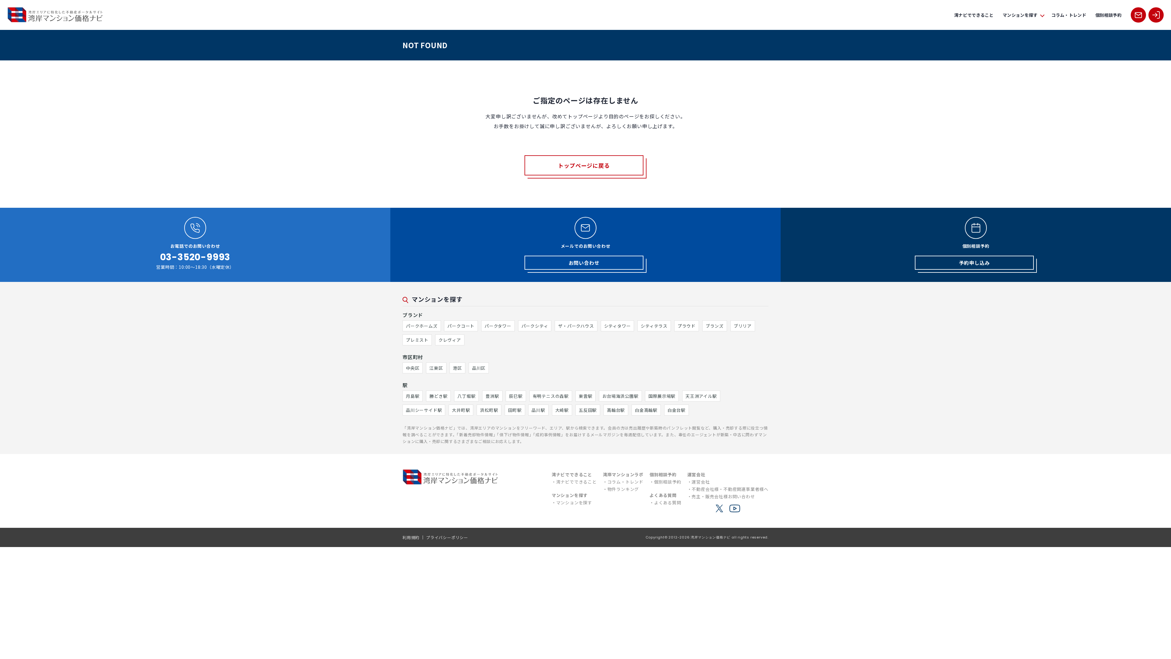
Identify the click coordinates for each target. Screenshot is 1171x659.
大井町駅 (461, 410)
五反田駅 (588, 410)
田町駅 (514, 410)
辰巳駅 (515, 396)
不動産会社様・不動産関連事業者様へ (730, 489)
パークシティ (534, 326)
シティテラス (654, 326)
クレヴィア (450, 340)
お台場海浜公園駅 (620, 396)
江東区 (436, 368)
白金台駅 (677, 410)
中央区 (412, 368)
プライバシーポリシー (447, 537)
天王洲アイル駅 (701, 396)
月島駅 (412, 396)
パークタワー (498, 326)
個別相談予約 (1108, 15)
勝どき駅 (438, 396)
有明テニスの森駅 (551, 396)
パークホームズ (422, 326)
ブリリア (743, 326)
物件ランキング (623, 489)
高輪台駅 (616, 410)
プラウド (687, 326)
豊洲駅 (492, 396)
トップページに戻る (584, 165)
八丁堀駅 (466, 396)
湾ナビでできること (974, 15)
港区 (457, 368)
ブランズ (715, 326)
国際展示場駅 (661, 396)
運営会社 (701, 482)
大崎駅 (562, 410)
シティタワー (617, 326)
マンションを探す (574, 502)
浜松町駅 (489, 410)
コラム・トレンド (1069, 15)
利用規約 (411, 537)
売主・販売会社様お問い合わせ (723, 496)
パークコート (460, 326)
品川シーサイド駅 (424, 410)
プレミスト (417, 340)
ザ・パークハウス (576, 326)
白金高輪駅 (646, 410)
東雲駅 (585, 396)
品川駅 (538, 410)
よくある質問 (667, 502)
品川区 (478, 368)
